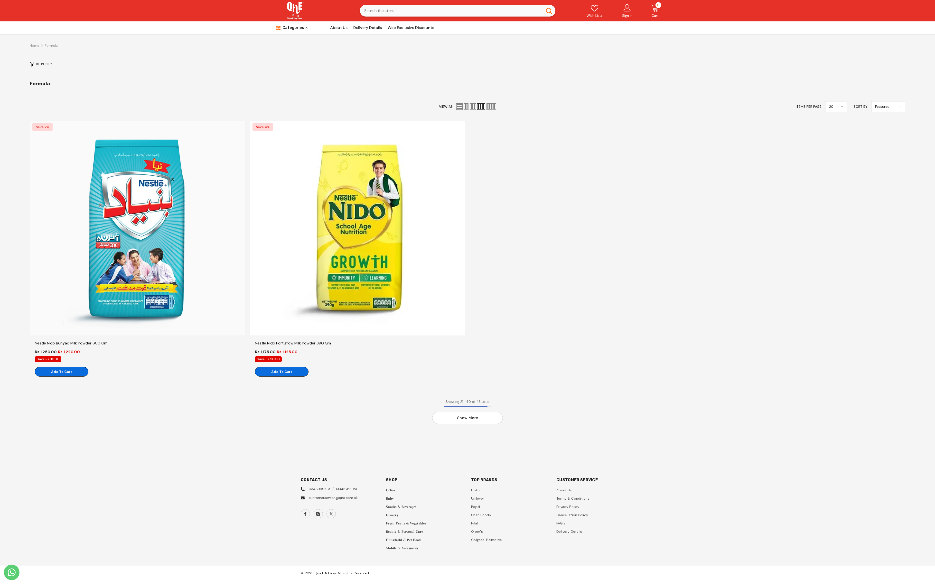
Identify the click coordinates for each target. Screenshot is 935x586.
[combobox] (451, 11)
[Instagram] (318, 513)
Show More (467, 417)
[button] (459, 106)
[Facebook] (305, 513)
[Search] (457, 11)
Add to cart (61, 372)
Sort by (861, 106)
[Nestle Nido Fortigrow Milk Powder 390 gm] (357, 228)
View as (446, 106)
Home (34, 45)
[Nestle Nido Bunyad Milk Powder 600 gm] (137, 228)
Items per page (809, 106)
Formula (51, 45)
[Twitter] (331, 513)
